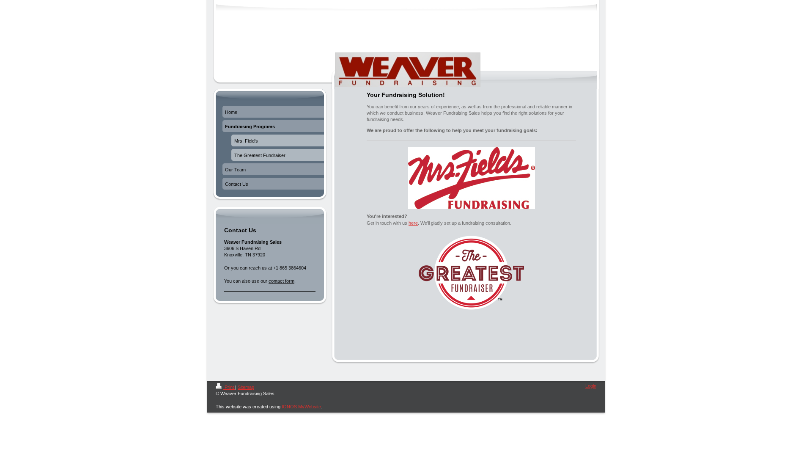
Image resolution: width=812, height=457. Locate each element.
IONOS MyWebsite (301, 406)
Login (590, 385)
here (413, 223)
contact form (281, 281)
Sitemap (246, 387)
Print (229, 387)
